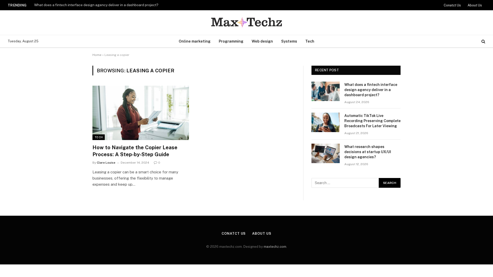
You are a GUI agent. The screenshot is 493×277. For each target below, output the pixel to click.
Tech (309, 41)
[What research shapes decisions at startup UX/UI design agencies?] (325, 153)
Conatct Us (452, 5)
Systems (289, 41)
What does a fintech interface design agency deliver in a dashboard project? (96, 5)
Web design (262, 41)
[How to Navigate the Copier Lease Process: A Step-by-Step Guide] (140, 113)
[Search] (482, 41)
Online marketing (195, 41)
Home (96, 55)
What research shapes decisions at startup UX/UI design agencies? (367, 152)
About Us (475, 5)
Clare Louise (106, 162)
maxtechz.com (275, 247)
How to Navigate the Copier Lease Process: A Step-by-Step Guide (134, 150)
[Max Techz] (246, 22)
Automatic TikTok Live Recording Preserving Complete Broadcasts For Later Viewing (372, 121)
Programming (231, 41)
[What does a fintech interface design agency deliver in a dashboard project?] (325, 91)
